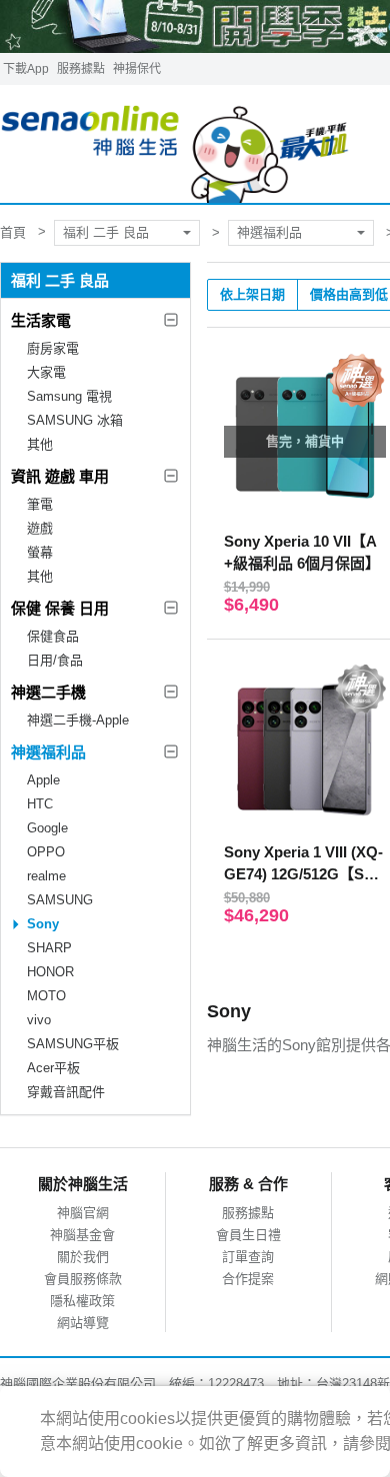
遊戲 (40, 528)
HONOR (50, 971)
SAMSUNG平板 (73, 1043)
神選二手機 (48, 692)
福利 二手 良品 (106, 232)
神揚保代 (137, 69)
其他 (40, 444)
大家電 (46, 372)
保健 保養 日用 (60, 608)
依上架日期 (252, 294)
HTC (40, 803)
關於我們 (83, 1256)
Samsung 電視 (69, 396)
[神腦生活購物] (175, 144)
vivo (39, 1019)
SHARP (49, 947)
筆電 (40, 504)
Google (47, 827)
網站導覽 (83, 1322)
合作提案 (248, 1278)
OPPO (46, 851)
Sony (43, 923)
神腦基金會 (82, 1234)
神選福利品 (269, 232)
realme (46, 875)
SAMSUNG (60, 899)
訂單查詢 (248, 1256)
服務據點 (81, 69)
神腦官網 (83, 1212)
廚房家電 (53, 348)
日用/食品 (55, 660)
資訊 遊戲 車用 (60, 476)
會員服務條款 (83, 1278)
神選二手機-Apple (78, 720)
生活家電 (41, 320)
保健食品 (53, 636)
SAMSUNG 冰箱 (75, 420)
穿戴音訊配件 (66, 1091)
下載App (26, 69)
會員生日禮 (248, 1234)
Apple (43, 779)
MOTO (46, 995)
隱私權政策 (82, 1300)
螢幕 (40, 552)
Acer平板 (53, 1067)
